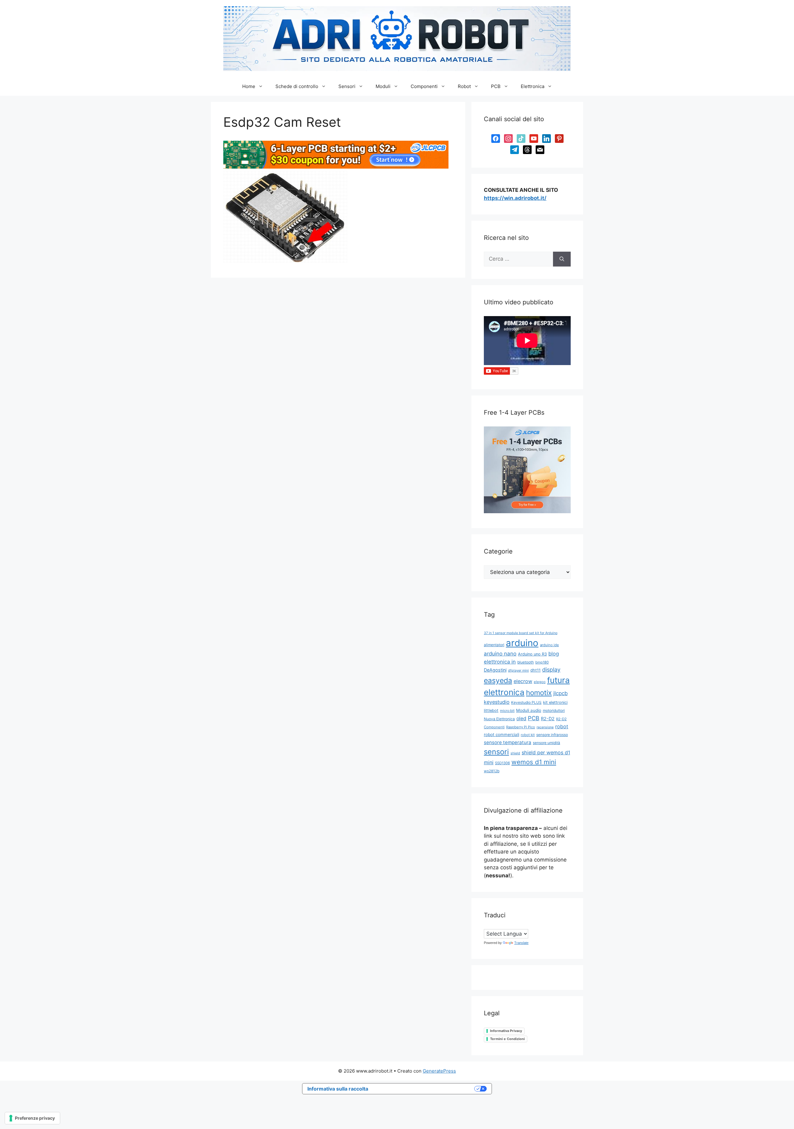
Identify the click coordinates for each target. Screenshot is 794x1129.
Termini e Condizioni (507, 1039)
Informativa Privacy (506, 1031)
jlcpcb (560, 693)
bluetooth (525, 662)
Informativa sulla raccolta (337, 1089)
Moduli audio (528, 710)
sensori (496, 751)
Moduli (383, 86)
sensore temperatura (507, 742)
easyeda (498, 680)
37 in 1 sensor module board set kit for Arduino (520, 633)
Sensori (346, 86)
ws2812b (491, 771)
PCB (496, 86)
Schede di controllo (296, 86)
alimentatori (494, 644)
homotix (539, 692)
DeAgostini (495, 670)
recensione (545, 727)
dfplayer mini (518, 670)
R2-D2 (548, 718)
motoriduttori (554, 710)
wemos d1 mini (533, 762)
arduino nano (500, 653)
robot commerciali (501, 734)
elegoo (540, 682)
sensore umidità (546, 742)
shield (515, 753)
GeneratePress (439, 1071)
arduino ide (549, 645)
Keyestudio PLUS (526, 702)
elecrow (523, 681)
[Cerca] (562, 259)
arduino (522, 642)
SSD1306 (502, 763)
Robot (464, 86)
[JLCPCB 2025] (335, 167)
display (551, 669)
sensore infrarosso (552, 734)
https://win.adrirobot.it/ (515, 198)
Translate (521, 943)
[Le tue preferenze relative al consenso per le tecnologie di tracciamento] (32, 1118)
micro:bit (507, 710)
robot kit (528, 735)
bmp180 (542, 662)
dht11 (535, 670)
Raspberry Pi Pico (520, 727)
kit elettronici (555, 702)
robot (561, 726)
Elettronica (532, 86)
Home (248, 86)
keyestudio (497, 702)
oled (521, 718)
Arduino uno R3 (532, 654)
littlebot (491, 710)
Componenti (424, 86)
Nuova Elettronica (499, 719)
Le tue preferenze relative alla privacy (424, 1089)
